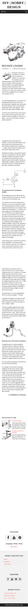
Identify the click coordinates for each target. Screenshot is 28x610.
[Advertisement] (14, 27)
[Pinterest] (19, 537)
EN (11, 546)
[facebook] (8, 579)
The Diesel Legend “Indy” (10, 593)
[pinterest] (16, 579)
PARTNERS (7, 561)
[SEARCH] (26, 11)
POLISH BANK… (17, 421)
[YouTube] (14, 537)
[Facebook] (8, 537)
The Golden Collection (9, 595)
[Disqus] (14, 464)
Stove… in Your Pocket (9, 598)
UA (14, 546)
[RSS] (20, 579)
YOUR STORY (7, 564)
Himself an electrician (20, 68)
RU (16, 546)
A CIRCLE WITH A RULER (18, 431)
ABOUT (6, 559)
